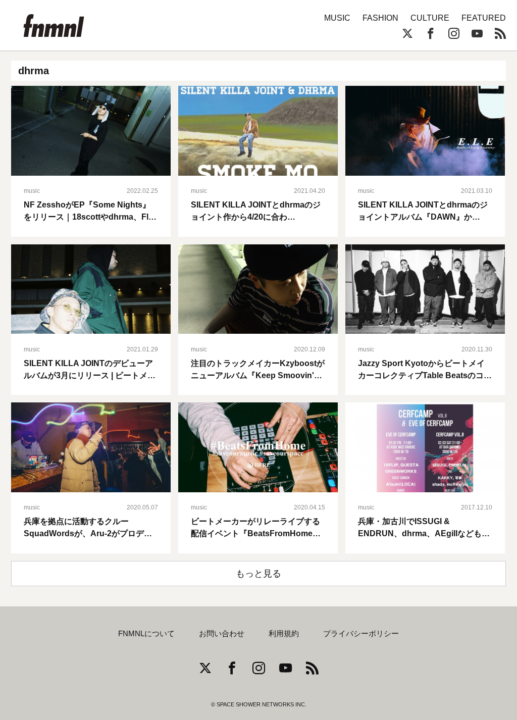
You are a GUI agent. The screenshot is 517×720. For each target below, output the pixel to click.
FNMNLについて (146, 634)
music (32, 191)
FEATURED (483, 18)
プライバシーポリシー (361, 634)
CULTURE (429, 18)
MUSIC (337, 18)
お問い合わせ (221, 634)
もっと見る (258, 574)
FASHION (380, 18)
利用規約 (284, 634)
